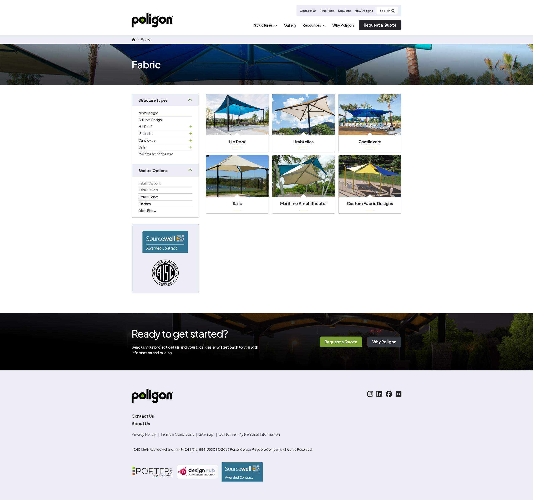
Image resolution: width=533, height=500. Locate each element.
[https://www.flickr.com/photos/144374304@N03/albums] (398, 394)
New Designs (364, 10)
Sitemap (206, 434)
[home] (133, 39)
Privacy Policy (144, 434)
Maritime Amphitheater (155, 154)
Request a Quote (380, 24)
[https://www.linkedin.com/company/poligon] (379, 394)
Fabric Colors (148, 190)
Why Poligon (384, 341)
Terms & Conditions (177, 434)
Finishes (144, 204)
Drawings (344, 10)
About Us (141, 423)
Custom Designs (150, 120)
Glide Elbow (147, 210)
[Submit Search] (393, 10)
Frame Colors (148, 197)
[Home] (152, 20)
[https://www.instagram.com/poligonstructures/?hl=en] (370, 394)
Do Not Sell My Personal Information (249, 434)
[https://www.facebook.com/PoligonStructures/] (389, 394)
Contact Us (308, 10)
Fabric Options (149, 183)
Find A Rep (327, 10)
